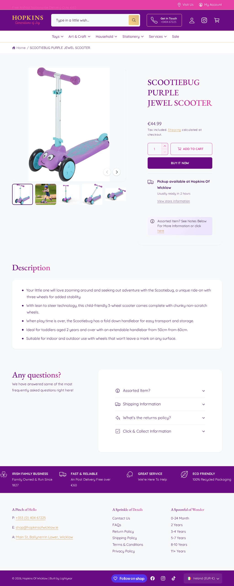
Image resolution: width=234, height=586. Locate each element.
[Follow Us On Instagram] (204, 20)
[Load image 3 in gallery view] (68, 194)
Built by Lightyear (61, 578)
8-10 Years (179, 544)
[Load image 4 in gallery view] (92, 194)
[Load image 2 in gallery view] (45, 194)
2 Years (177, 525)
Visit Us (188, 5)
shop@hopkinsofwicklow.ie (37, 527)
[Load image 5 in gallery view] (115, 194)
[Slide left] (107, 172)
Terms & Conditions (127, 544)
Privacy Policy (123, 551)
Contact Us (121, 518)
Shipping (174, 129)
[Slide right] (116, 172)
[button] (216, 20)
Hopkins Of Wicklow (35, 578)
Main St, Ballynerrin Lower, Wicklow (44, 537)
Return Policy (123, 531)
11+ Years (178, 551)
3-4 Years (178, 531)
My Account (213, 5)
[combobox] (95, 20)
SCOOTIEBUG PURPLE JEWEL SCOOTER (60, 48)
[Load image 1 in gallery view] (22, 194)
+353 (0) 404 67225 (31, 518)
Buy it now (180, 163)
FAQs (116, 525)
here (160, 231)
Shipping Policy (124, 538)
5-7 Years (178, 538)
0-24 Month (180, 518)
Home (21, 48)
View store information (173, 201)
